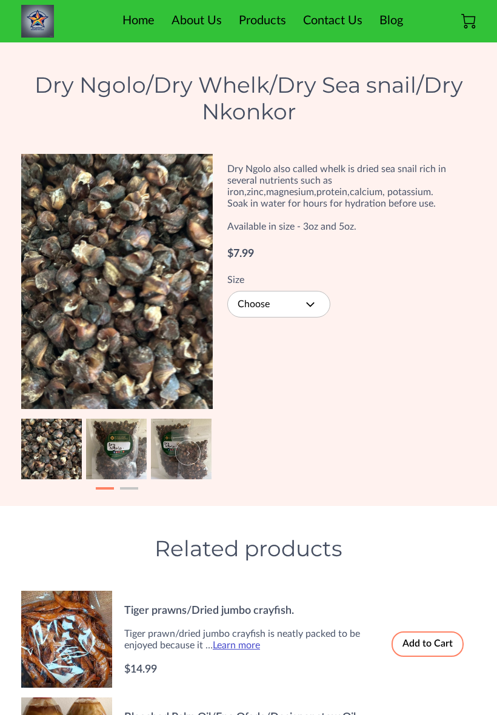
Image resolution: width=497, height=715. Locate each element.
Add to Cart (427, 643)
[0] (468, 21)
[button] (279, 304)
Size (235, 280)
